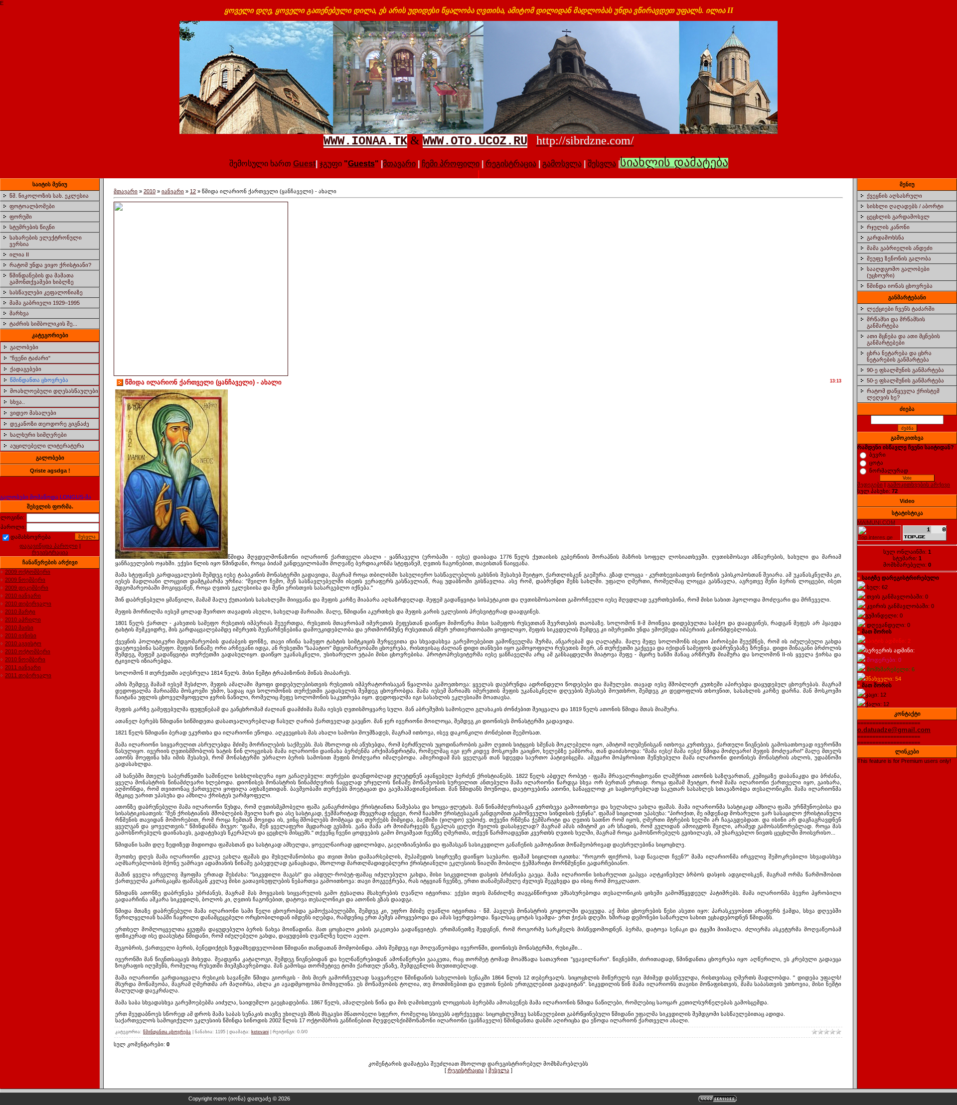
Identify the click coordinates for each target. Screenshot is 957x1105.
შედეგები (870, 485)
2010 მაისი (19, 627)
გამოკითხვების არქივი (918, 485)
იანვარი (172, 191)
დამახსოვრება (30, 537)
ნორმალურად (888, 471)
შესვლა (602, 163)
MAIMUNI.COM (876, 522)
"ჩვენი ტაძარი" (30, 358)
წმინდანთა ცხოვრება (39, 380)
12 (193, 191)
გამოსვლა (562, 163)
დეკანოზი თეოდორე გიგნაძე (49, 424)
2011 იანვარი (23, 667)
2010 (150, 191)
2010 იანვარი (23, 596)
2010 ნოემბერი (25, 659)
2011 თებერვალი (28, 675)
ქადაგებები (25, 369)
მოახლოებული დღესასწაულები (54, 391)
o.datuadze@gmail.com (894, 730)
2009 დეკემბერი (26, 588)
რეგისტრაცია (510, 163)
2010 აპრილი (23, 619)
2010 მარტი (20, 611)
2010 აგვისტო (23, 643)
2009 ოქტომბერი (27, 572)
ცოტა (876, 463)
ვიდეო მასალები (33, 413)
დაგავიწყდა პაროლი (48, 546)
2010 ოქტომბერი (27, 651)
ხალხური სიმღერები (38, 435)
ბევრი (877, 455)
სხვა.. (17, 402)
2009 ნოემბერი (25, 580)
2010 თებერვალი (28, 604)
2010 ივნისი (20, 635)
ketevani (260, 1031)
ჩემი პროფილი (450, 163)
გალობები (24, 347)
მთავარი (126, 191)
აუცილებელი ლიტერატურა (47, 446)
